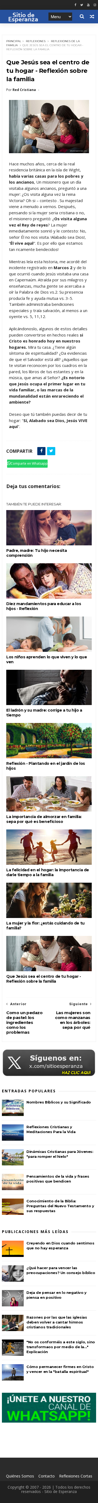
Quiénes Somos (20, 1476)
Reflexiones (35, 41)
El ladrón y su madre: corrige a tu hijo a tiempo (44, 713)
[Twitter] (81, 5)
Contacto (46, 1476)
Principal (13, 41)
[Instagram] (95, 5)
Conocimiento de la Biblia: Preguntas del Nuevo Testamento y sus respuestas (60, 1206)
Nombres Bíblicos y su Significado (58, 1102)
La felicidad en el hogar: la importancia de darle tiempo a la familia (47, 872)
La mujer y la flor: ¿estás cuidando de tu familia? (45, 925)
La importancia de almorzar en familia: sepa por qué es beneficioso (44, 819)
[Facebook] (75, 5)
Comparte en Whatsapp (29, 463)
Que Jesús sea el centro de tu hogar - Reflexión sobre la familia (43, 979)
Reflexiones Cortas (75, 1476)
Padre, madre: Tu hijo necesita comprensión (36, 553)
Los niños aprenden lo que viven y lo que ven (46, 659)
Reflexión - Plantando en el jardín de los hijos (45, 766)
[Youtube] (88, 5)
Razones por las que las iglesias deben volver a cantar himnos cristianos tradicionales (56, 1322)
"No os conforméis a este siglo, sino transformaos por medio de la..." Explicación (60, 1347)
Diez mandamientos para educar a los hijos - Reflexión (43, 606)
